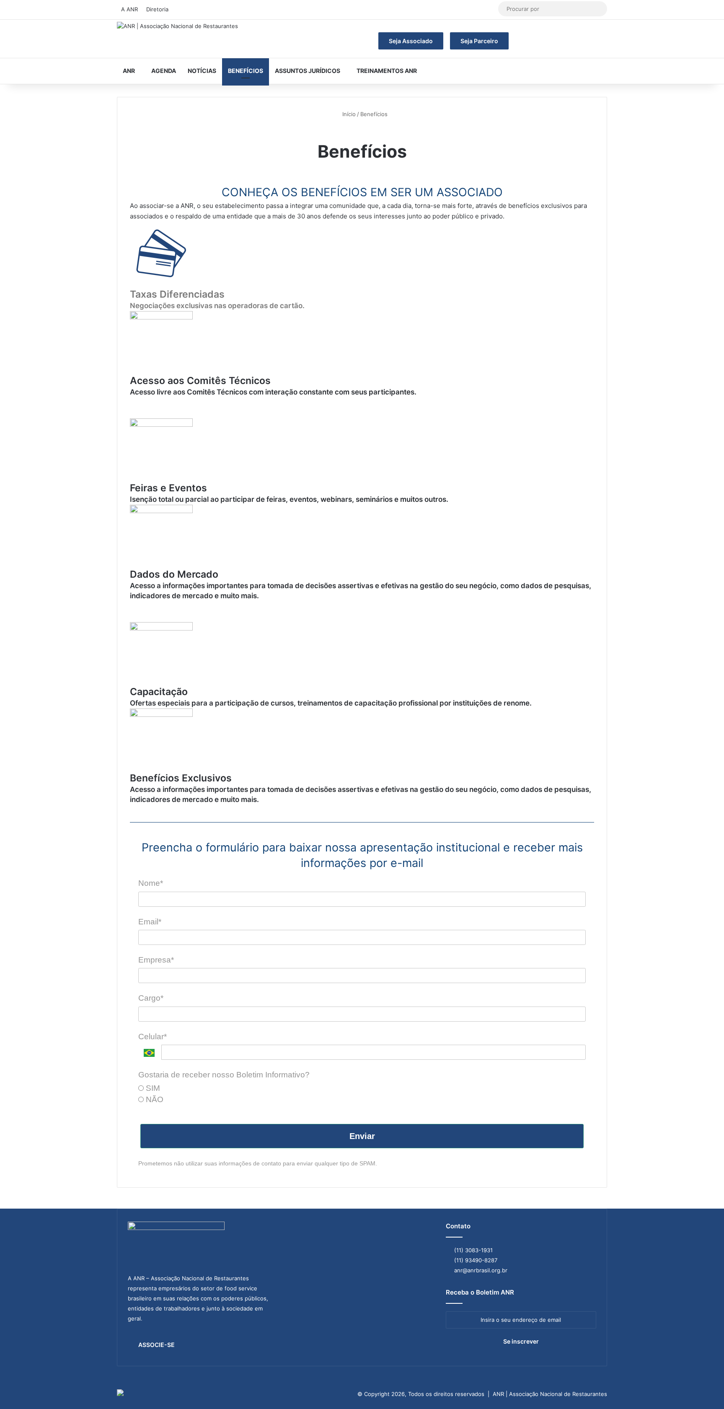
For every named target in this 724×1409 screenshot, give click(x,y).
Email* (149, 921)
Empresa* (156, 959)
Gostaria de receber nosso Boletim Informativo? (224, 1074)
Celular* (152, 1036)
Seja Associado (411, 40)
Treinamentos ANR (387, 70)
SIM (152, 1088)
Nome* (150, 883)
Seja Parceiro (479, 40)
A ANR (129, 9)
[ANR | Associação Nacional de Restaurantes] (177, 26)
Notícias (202, 70)
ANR (129, 70)
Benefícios (245, 70)
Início (348, 114)
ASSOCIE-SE (156, 1344)
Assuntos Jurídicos (307, 70)
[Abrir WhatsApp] (703, 1388)
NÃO (153, 1099)
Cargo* (150, 998)
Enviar (362, 1136)
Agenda (163, 70)
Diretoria (157, 9)
